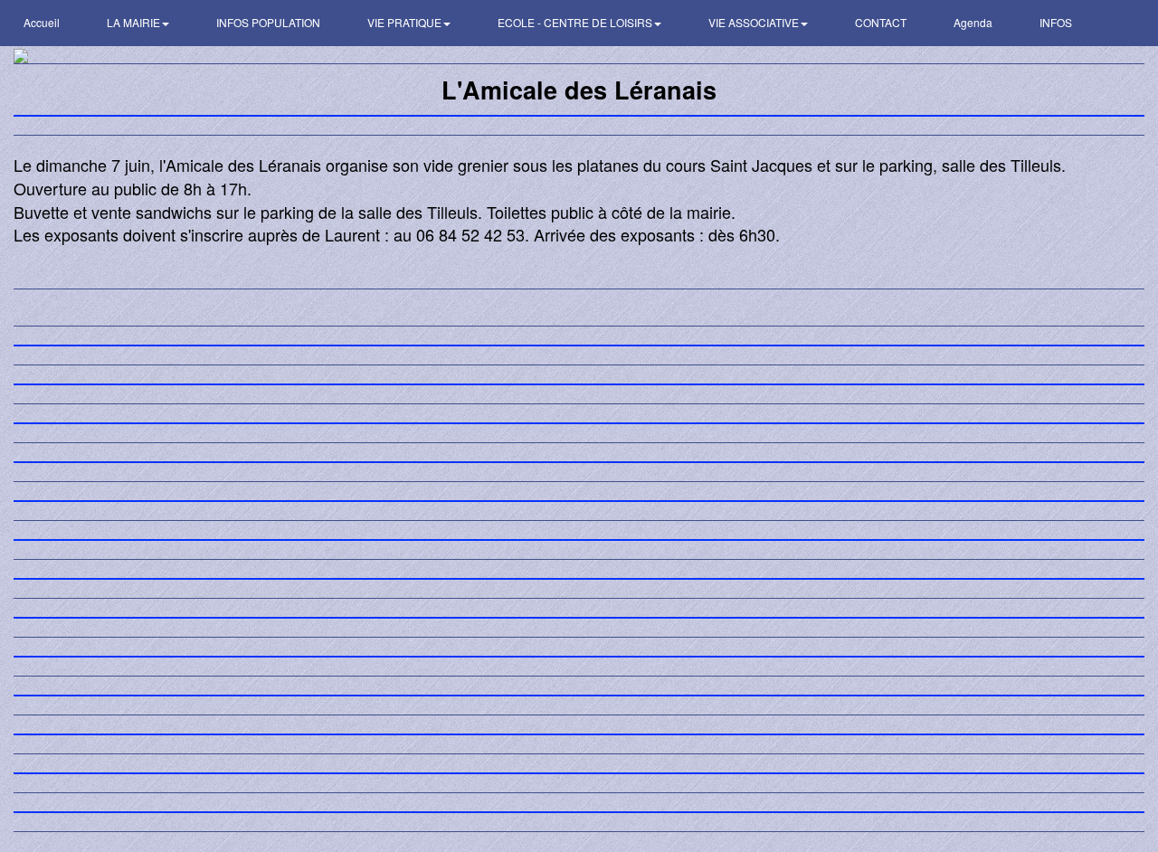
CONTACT (880, 22)
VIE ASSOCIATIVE (755, 22)
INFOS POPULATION (268, 22)
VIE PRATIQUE (405, 22)
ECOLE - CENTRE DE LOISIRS (576, 22)
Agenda (973, 22)
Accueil (42, 22)
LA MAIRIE (135, 22)
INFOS (1055, 22)
